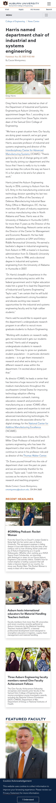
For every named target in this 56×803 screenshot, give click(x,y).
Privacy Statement (11, 793)
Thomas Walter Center (34, 455)
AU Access (34, 9)
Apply (21, 9)
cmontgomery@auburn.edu (17, 489)
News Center (33, 21)
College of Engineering (15, 21)
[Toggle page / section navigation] (46, 15)
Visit (7, 9)
